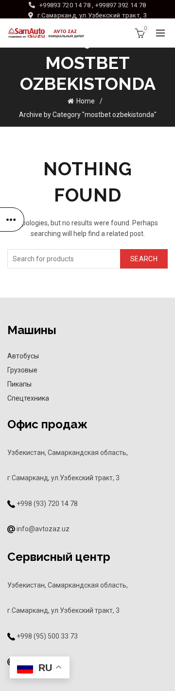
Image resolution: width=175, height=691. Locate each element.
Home (85, 101)
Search (144, 259)
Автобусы (23, 356)
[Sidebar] (12, 219)
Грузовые (22, 370)
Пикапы (19, 384)
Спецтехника (28, 398)
